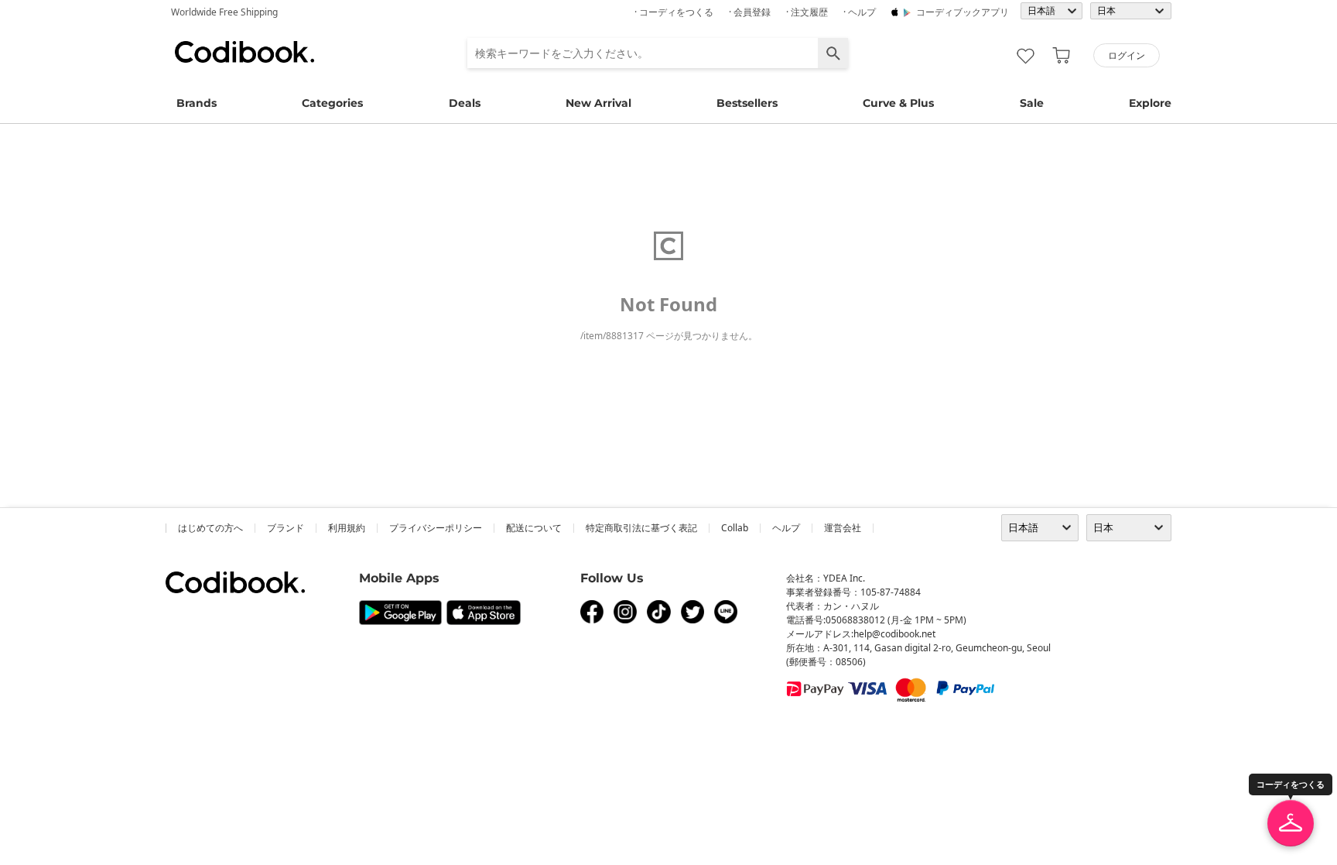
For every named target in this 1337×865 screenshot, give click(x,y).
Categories (332, 103)
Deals (464, 103)
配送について (534, 527)
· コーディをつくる (673, 12)
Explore (1150, 103)
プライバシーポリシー (435, 527)
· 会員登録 (750, 12)
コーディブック (244, 52)
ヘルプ (786, 527)
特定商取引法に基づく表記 (641, 527)
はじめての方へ (210, 527)
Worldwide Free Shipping (224, 12)
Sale (1032, 103)
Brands (196, 103)
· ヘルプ (859, 12)
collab (734, 527)
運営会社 (842, 527)
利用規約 (346, 527)
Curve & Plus (898, 103)
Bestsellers (747, 103)
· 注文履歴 (807, 12)
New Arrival (598, 103)
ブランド (285, 527)
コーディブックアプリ (962, 12)
